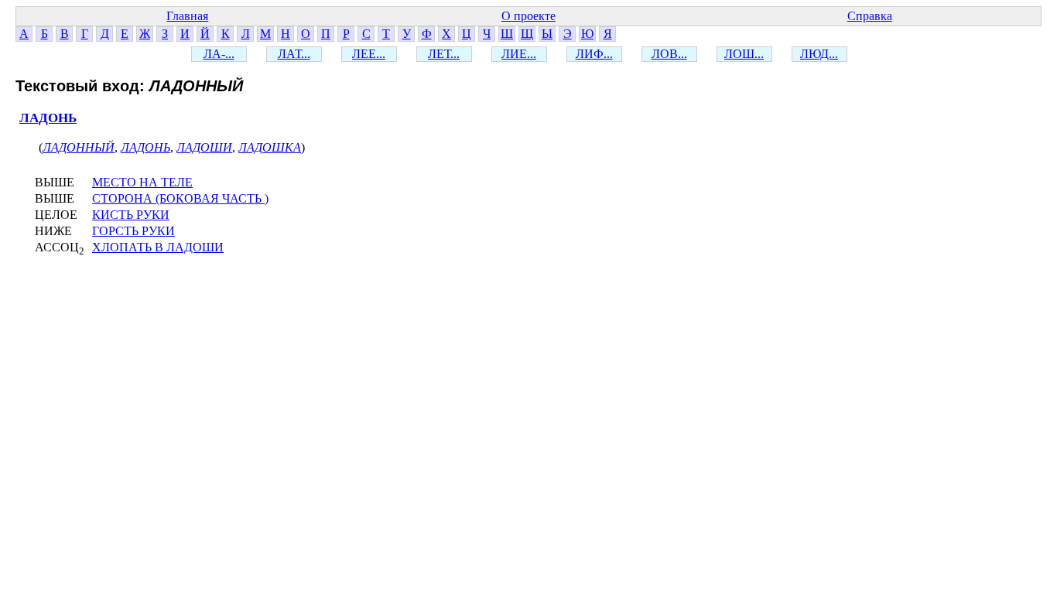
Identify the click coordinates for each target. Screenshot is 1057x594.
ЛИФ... (594, 53)
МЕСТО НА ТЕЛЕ (142, 182)
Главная (187, 15)
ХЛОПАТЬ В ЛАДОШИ (158, 247)
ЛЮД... (819, 53)
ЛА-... (219, 53)
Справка (869, 15)
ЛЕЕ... (368, 53)
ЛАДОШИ (204, 147)
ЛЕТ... (444, 53)
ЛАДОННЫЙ (79, 147)
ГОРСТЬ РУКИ (133, 230)
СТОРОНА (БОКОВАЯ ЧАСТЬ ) (180, 198)
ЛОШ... (744, 53)
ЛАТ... (294, 53)
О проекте (528, 15)
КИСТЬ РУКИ (130, 214)
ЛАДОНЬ (48, 118)
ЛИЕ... (518, 53)
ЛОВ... (669, 53)
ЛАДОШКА (269, 147)
